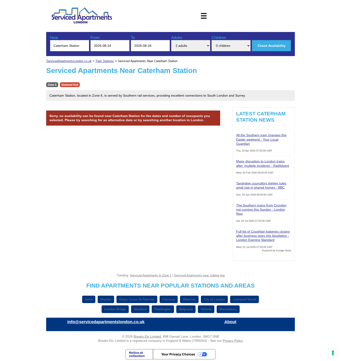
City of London (214, 299)
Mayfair (105, 299)
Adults (176, 37)
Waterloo (189, 299)
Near (54, 37)
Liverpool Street (244, 299)
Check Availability (271, 46)
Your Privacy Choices (178, 354)
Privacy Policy (233, 340)
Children (219, 37)
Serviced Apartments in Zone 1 (150, 275)
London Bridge (115, 309)
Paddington (162, 309)
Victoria (206, 309)
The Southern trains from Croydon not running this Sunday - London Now (261, 209)
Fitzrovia (168, 299)
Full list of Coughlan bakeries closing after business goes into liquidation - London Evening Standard (263, 236)
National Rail (69, 84)
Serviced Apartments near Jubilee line (199, 275)
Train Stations (104, 61)
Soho (89, 299)
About (230, 322)
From (95, 37)
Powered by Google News (276, 250)
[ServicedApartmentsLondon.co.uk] (81, 16)
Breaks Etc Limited (147, 336)
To (133, 37)
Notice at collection (137, 354)
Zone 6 (52, 84)
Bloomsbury (228, 309)
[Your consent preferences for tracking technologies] (332, 352)
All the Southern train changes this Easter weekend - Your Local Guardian (261, 139)
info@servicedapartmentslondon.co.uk (106, 322)
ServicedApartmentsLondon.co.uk (69, 61)
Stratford (140, 309)
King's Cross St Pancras (136, 299)
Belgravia (186, 309)
